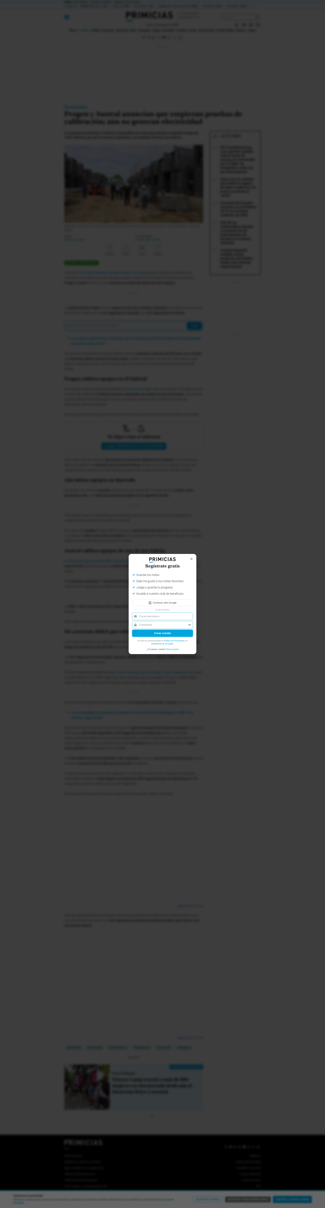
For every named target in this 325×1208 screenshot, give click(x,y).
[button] (162, 599)
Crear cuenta (162, 636)
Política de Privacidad (174, 644)
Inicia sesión (172, 652)
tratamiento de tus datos (162, 647)
